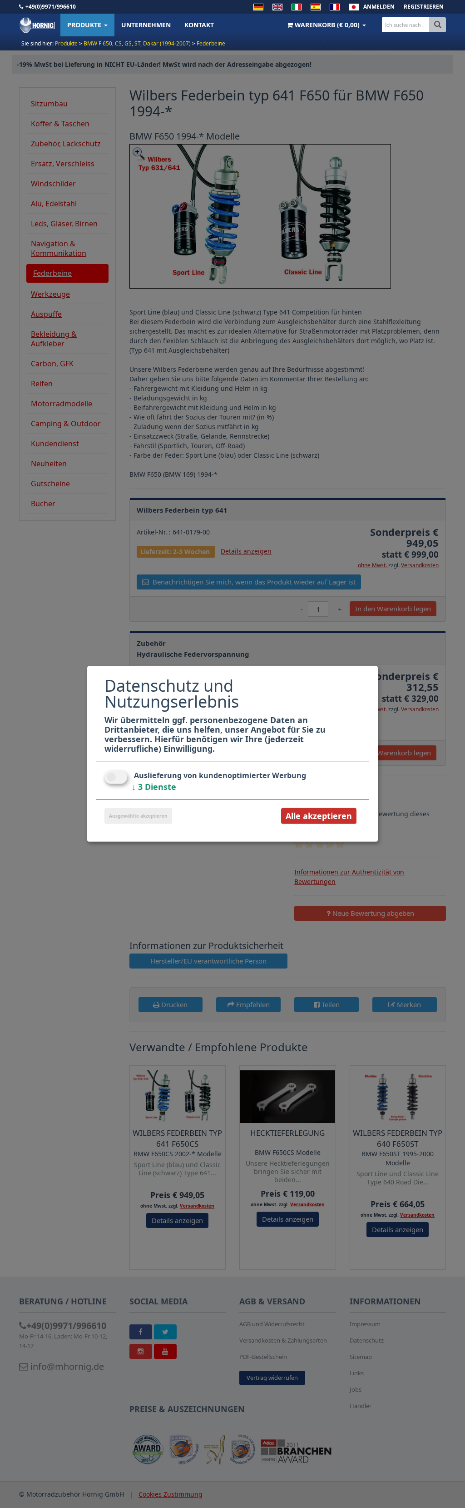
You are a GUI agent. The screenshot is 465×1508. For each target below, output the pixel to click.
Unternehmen (146, 24)
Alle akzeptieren (319, 815)
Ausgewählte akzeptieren (138, 816)
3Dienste (154, 786)
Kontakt (199, 24)
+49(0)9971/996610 (50, 6)
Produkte (85, 24)
